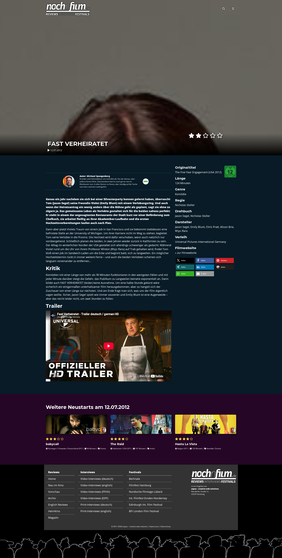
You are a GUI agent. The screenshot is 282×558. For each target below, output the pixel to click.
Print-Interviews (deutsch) (96, 504)
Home (52, 479)
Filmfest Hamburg (140, 485)
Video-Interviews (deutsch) (96, 479)
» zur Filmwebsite (186, 253)
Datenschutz (166, 526)
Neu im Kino (56, 485)
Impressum (154, 526)
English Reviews (58, 504)
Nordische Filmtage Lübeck (145, 491)
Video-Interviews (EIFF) (94, 498)
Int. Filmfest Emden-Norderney (148, 498)
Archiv (52, 498)
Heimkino (54, 511)
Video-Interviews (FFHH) (95, 491)
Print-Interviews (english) (95, 511)
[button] (185, 260)
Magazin (53, 517)
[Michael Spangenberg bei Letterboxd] (146, 181)
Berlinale (134, 479)
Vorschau (54, 491)
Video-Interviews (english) (96, 485)
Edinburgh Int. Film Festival (145, 504)
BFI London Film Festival (144, 511)
